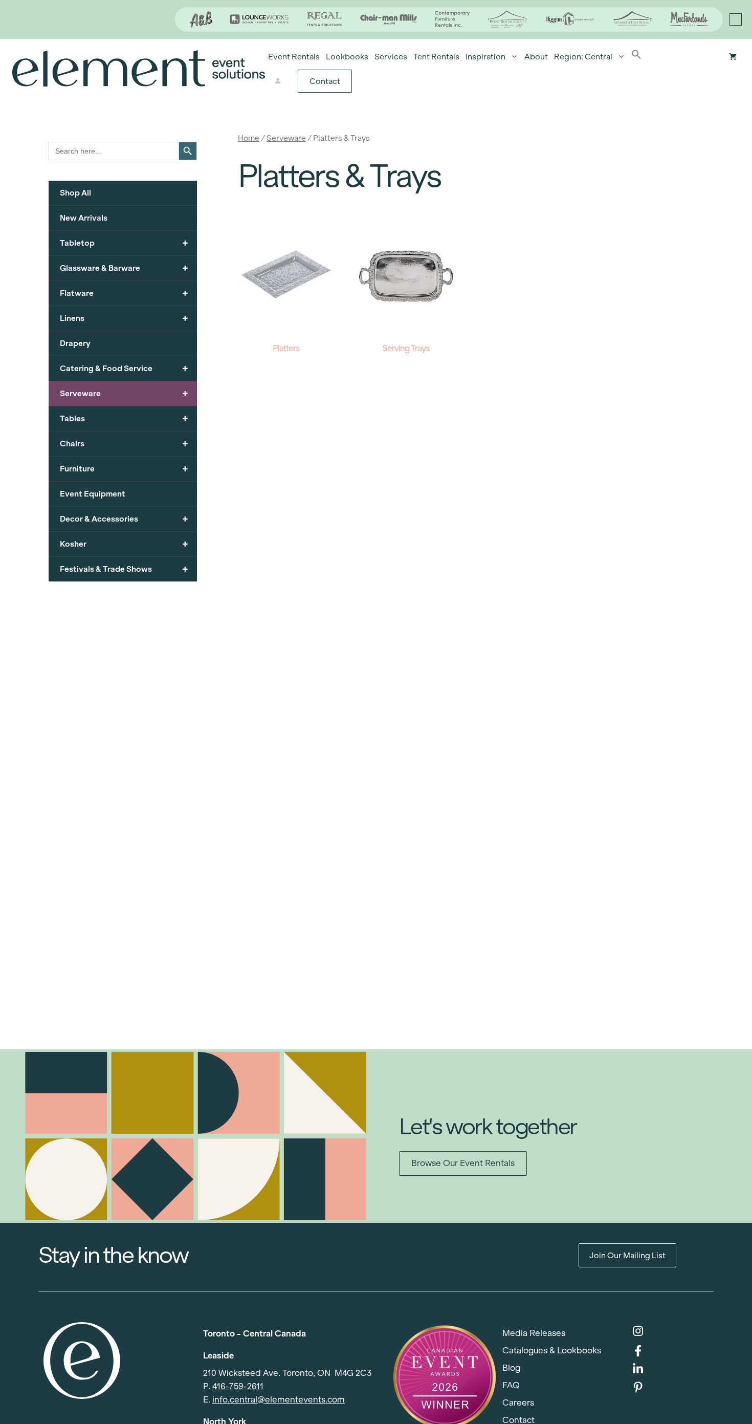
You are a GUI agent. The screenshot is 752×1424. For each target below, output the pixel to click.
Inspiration (485, 56)
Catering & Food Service (124, 368)
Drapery (75, 343)
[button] (636, 57)
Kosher (124, 544)
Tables (124, 418)
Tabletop (124, 243)
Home (248, 138)
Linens (124, 318)
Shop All (75, 192)
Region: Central (583, 56)
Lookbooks (347, 56)
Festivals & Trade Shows (124, 569)
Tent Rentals (436, 56)
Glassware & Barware (124, 268)
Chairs (124, 443)
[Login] (277, 81)
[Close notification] (735, 19)
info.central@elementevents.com (278, 1400)
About (536, 56)
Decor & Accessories (124, 519)
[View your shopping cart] (733, 57)
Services (390, 56)
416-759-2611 (237, 1386)
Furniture (124, 468)
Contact (324, 81)
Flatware (124, 293)
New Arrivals (83, 217)
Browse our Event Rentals (463, 1163)
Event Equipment (92, 493)
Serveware (286, 138)
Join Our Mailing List (627, 1255)
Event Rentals (294, 56)
